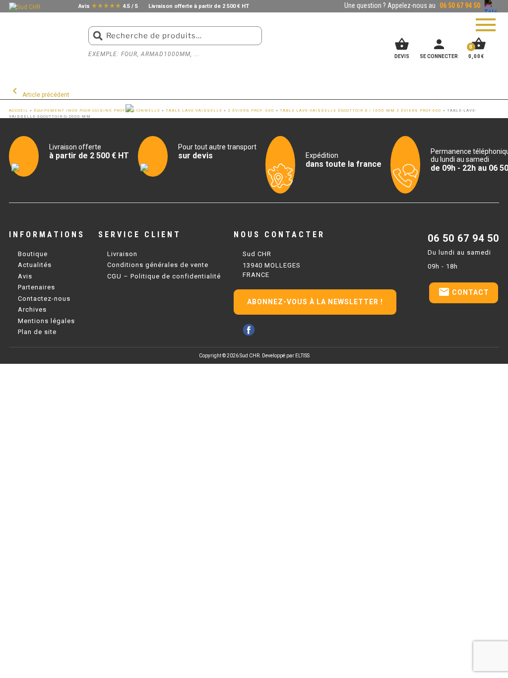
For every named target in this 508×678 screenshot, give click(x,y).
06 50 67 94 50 (463, 238)
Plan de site (37, 332)
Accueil (18, 110)
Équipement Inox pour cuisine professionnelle (97, 110)
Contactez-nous (44, 298)
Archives (32, 309)
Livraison (122, 254)
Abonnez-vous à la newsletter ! (315, 302)
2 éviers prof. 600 (251, 110)
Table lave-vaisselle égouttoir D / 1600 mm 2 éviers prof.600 (361, 110)
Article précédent (39, 94)
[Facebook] (249, 330)
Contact (463, 292)
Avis (25, 276)
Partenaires (36, 287)
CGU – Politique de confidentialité (164, 276)
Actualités (35, 265)
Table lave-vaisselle (194, 110)
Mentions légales (46, 321)
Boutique (33, 254)
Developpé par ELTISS (286, 355)
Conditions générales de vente (157, 265)
